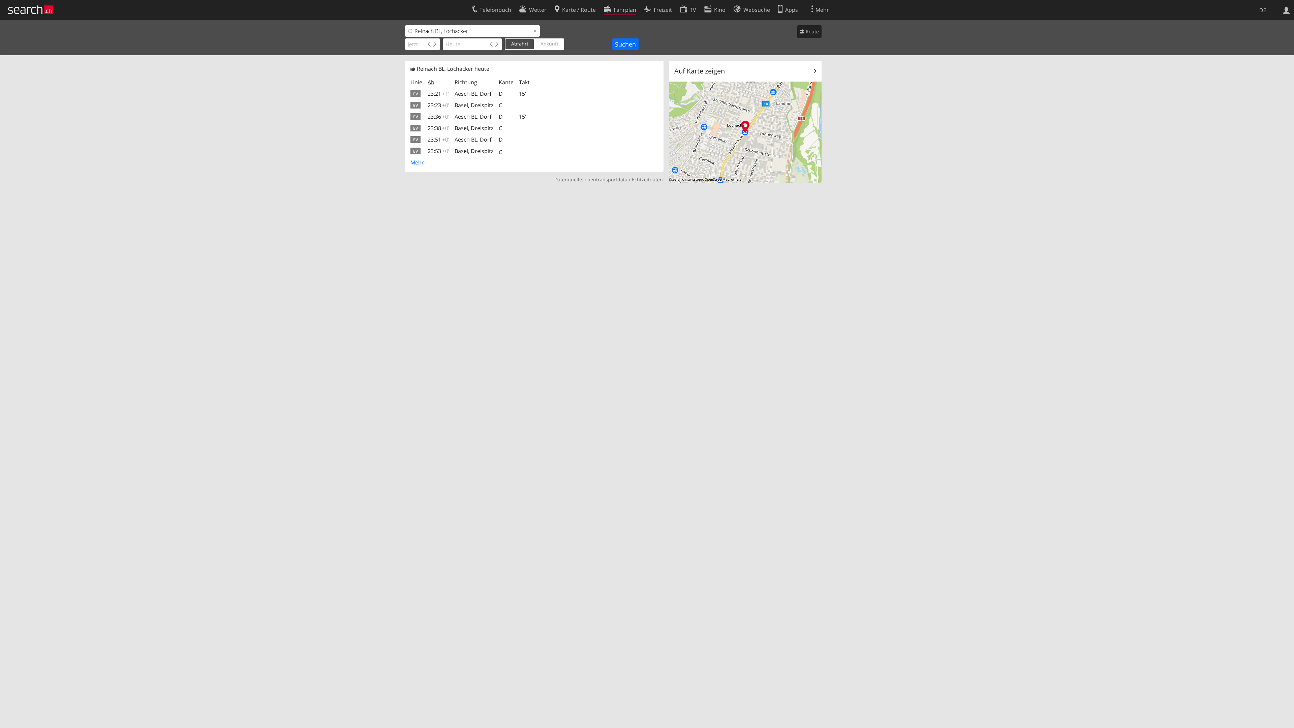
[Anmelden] (1286, 10)
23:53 (438, 151)
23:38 (438, 128)
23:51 (438, 139)
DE (1262, 10)
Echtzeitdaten (647, 179)
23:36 (438, 116)
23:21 (438, 93)
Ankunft (549, 43)
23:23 (438, 105)
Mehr (417, 162)
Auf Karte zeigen (699, 70)
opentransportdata (606, 179)
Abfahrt (519, 43)
